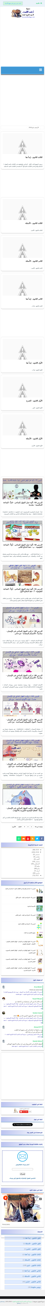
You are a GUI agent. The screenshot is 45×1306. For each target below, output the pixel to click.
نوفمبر (37, 857)
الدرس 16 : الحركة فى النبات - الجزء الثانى (25, 915)
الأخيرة (14, 826)
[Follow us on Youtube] (28, 838)
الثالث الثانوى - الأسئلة (33, 223)
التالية (19, 826)
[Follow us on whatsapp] (18, 838)
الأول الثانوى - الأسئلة (34, 439)
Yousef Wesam (37, 999)
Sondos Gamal (37, 1013)
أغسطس (37, 864)
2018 (37, 852)
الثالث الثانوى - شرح (34, 1265)
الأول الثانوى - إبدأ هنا (34, 363)
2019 (37, 850)
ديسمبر (37, 854)
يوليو (38, 866)
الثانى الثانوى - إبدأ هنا (34, 299)
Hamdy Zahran (37, 1041)
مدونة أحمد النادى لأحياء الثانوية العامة (22, 1301)
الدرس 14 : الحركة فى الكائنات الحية (26, 924)
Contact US (25, 1303)
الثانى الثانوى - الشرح (33, 1281)
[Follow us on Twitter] (37, 838)
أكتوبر (38, 859)
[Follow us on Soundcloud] (23, 838)
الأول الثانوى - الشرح (34, 401)
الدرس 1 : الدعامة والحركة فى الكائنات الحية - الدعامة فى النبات (20, 888)
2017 (37, 875)
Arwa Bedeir (38, 987)
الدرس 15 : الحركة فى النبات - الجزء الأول (25, 897)
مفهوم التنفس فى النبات (29, 932)
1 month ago (19, 994)
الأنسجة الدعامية (31, 906)
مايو (38, 868)
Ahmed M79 (38, 1027)
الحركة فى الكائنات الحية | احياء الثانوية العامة (31, 1046)
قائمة (37, 3)
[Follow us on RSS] (32, 838)
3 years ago (15, 1046)
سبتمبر (37, 861)
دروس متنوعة (36, 1287)
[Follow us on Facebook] (41, 838)
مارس (37, 873)
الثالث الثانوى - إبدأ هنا (34, 157)
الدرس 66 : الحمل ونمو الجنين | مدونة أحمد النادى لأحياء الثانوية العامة (24, 1034)
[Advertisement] (22, 41)
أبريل (38, 871)
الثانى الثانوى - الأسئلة (34, 261)
